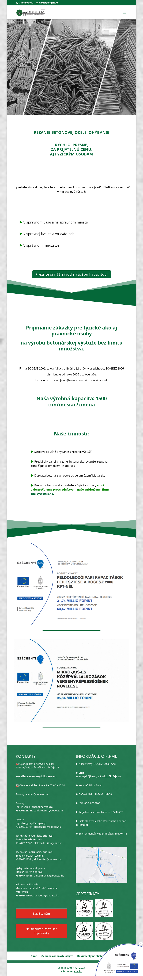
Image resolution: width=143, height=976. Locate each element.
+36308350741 (24, 826)
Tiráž (34, 956)
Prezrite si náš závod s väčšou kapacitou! (71, 274)
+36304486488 (24, 875)
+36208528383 (24, 810)
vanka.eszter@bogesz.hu (48, 810)
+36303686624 (24, 895)
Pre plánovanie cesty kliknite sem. (36, 776)
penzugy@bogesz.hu (47, 895)
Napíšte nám (41, 913)
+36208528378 (24, 843)
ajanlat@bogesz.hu (36, 794)
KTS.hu (78, 971)
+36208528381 (24, 859)
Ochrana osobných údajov (57, 956)
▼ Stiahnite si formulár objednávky (41, 931)
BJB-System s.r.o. (42, 494)
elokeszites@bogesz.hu (47, 826)
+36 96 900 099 (26, 2)
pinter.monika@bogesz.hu (49, 875)
